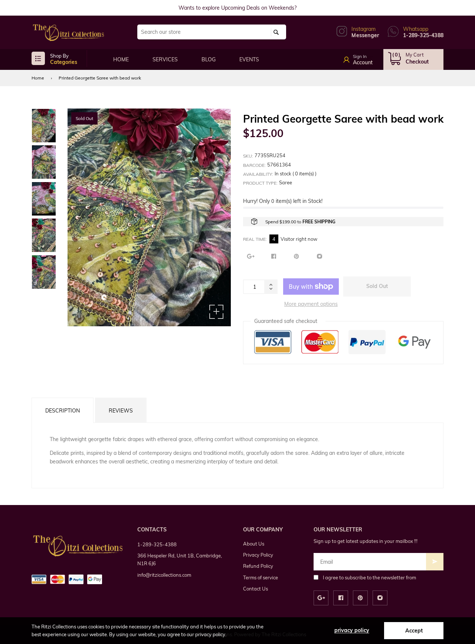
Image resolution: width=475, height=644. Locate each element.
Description (62, 410)
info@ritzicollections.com (164, 575)
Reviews (121, 410)
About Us (253, 544)
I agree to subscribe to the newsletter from (369, 577)
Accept (414, 630)
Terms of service (260, 577)
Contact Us (255, 589)
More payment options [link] (311, 304)
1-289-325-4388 (157, 544)
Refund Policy (258, 566)
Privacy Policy (258, 555)
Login (366, 57)
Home (38, 78)
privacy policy (351, 630)
